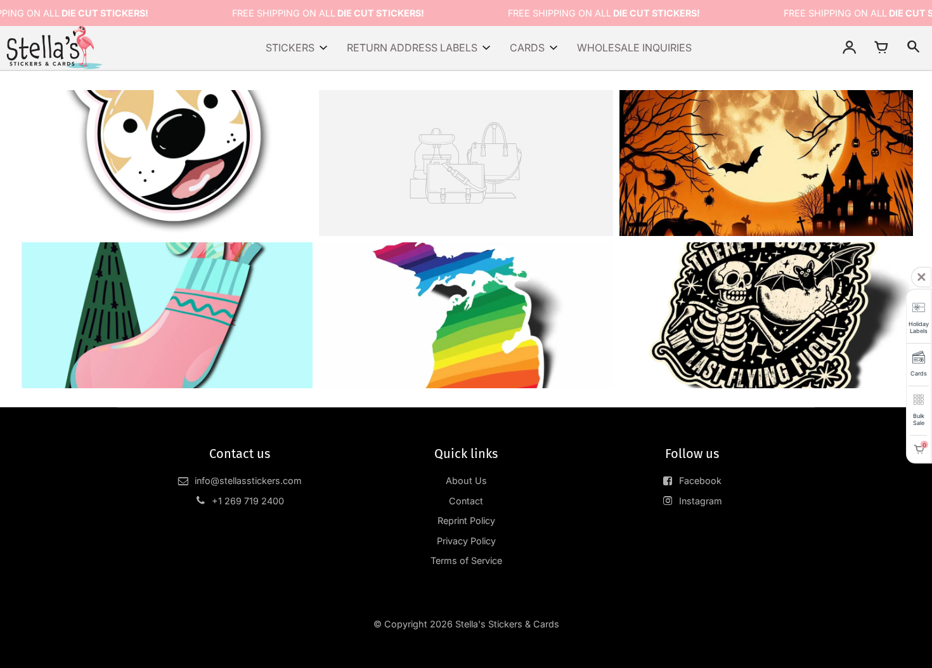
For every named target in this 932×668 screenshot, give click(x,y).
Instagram (700, 500)
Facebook (700, 480)
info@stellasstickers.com (248, 480)
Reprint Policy (466, 520)
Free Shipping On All (328, 13)
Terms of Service (466, 560)
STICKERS (290, 47)
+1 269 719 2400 (248, 500)
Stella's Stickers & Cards (507, 624)
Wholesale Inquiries (634, 47)
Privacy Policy (466, 540)
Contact (466, 500)
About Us (466, 480)
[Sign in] (849, 48)
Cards (527, 47)
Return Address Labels (412, 47)
